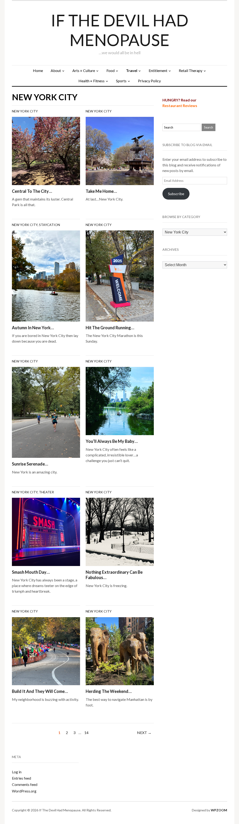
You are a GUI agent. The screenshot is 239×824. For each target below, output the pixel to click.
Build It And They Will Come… (40, 691)
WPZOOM (219, 810)
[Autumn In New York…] (46, 275)
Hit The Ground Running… (110, 327)
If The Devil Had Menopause (119, 30)
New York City (25, 111)
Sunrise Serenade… (30, 463)
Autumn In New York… (33, 327)
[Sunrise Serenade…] (46, 412)
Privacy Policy (149, 81)
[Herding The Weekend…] (120, 650)
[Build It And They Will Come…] (46, 650)
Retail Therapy (190, 70)
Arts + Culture (83, 70)
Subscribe (176, 193)
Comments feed (24, 784)
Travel (131, 70)
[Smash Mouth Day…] (46, 531)
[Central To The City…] (46, 150)
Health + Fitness (91, 81)
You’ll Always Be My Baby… (112, 441)
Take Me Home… (101, 191)
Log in (16, 772)
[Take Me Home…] (120, 150)
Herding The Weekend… (109, 691)
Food (110, 70)
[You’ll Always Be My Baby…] (120, 400)
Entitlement (158, 70)
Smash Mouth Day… (31, 572)
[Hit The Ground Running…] (120, 275)
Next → (144, 732)
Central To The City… (32, 191)
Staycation (49, 225)
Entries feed (21, 778)
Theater (46, 492)
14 (86, 732)
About (56, 70)
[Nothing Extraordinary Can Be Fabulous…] (120, 531)
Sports (121, 81)
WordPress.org (24, 791)
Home (38, 70)
